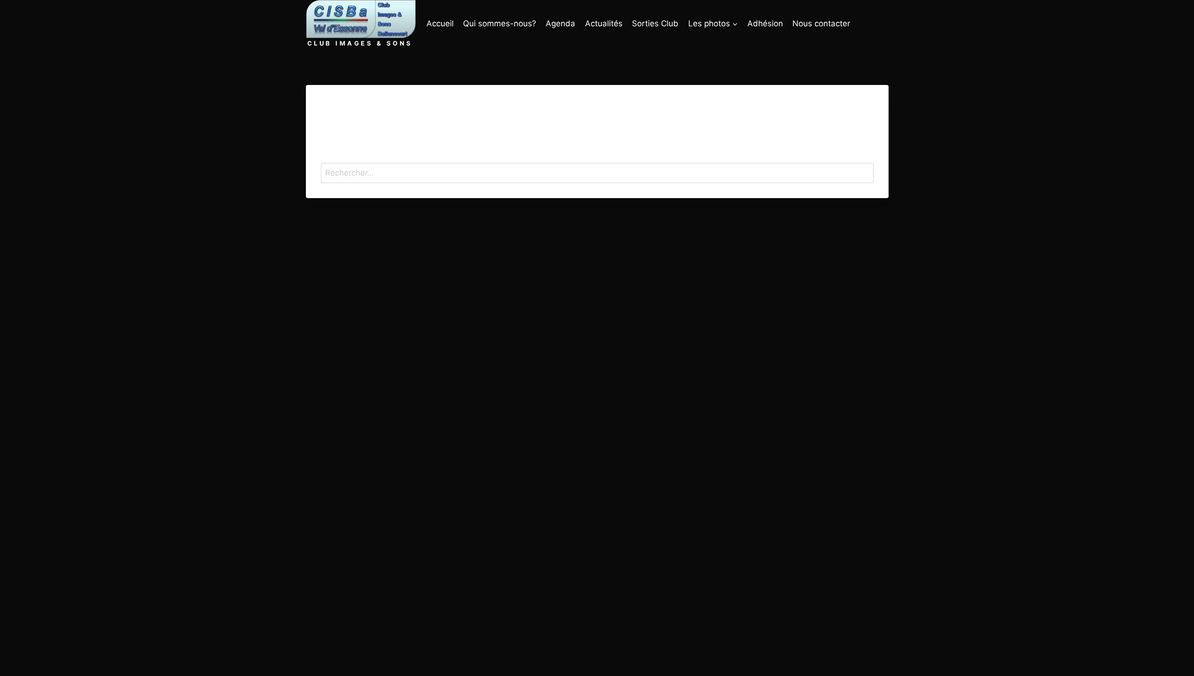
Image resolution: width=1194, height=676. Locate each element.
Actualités (604, 23)
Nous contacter (821, 23)
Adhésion (765, 23)
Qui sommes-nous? (499, 23)
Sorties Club (655, 23)
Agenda (560, 23)
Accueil (440, 23)
